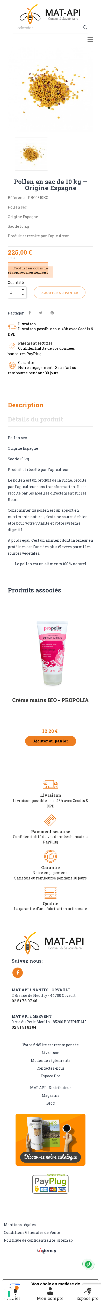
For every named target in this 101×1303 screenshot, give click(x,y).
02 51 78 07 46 (24, 1001)
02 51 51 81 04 (24, 1027)
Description (26, 405)
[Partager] (29, 313)
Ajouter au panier (59, 293)
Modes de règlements (50, 1060)
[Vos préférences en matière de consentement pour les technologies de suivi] (9, 1294)
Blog (50, 1103)
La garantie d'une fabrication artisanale (50, 908)
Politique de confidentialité (29, 1240)
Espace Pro (50, 1075)
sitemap (65, 1240)
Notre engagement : (50, 872)
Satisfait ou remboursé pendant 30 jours (50, 878)
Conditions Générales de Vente (32, 1232)
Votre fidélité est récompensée (51, 1044)
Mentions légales (20, 1224)
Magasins (50, 1095)
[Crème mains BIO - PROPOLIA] (50, 647)
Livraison (51, 1052)
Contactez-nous (50, 1068)
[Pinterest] (52, 313)
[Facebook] (17, 973)
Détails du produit (35, 419)
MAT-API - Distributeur (50, 1087)
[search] (85, 27)
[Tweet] (40, 313)
